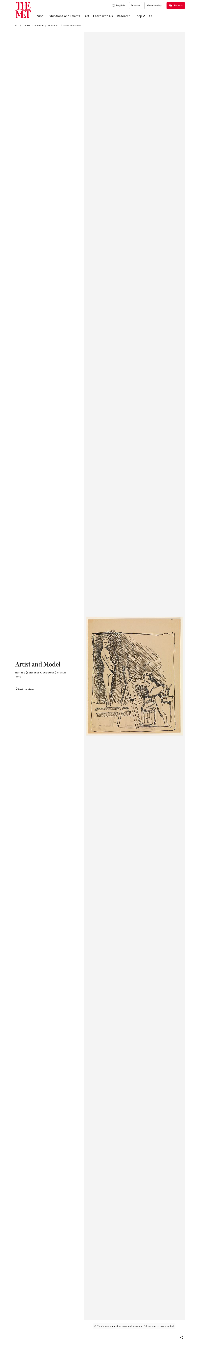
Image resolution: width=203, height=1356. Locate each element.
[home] (16, 26)
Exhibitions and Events (64, 16)
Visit (40, 16)
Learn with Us (103, 16)
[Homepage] (23, 10)
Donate (135, 5)
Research (123, 16)
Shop (138, 16)
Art (86, 16)
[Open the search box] (150, 16)
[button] (181, 1337)
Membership (154, 5)
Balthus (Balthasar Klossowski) (35, 672)
